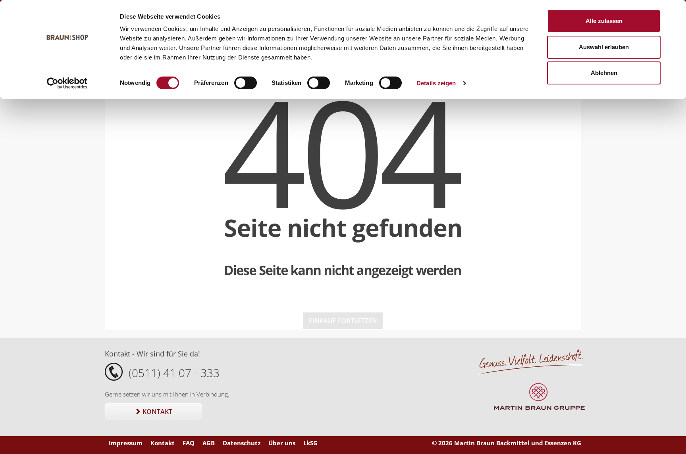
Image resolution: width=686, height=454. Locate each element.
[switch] (245, 83)
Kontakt (156, 411)
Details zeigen (436, 83)
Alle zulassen (604, 20)
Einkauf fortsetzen (343, 320)
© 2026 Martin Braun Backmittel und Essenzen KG (506, 443)
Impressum (126, 443)
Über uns (281, 443)
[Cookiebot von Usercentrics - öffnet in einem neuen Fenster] (67, 83)
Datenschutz (241, 443)
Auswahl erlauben (604, 47)
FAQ (189, 443)
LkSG (310, 443)
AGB (208, 443)
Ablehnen (604, 72)
